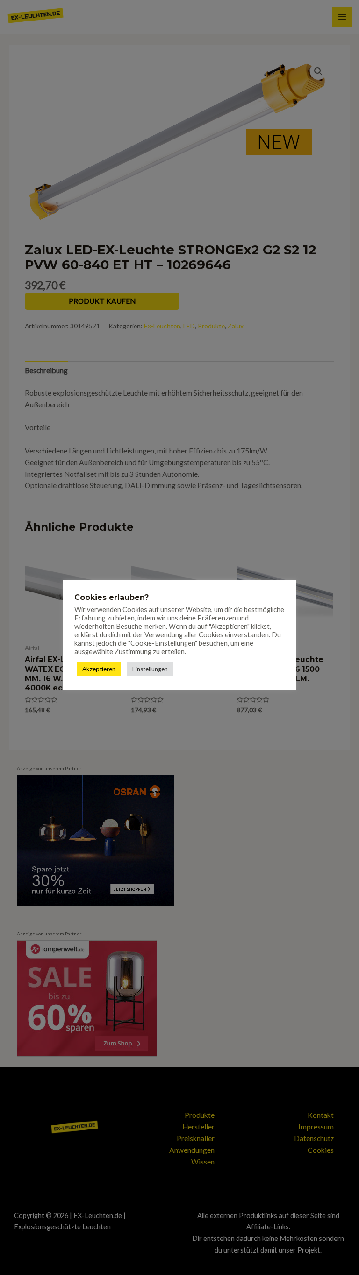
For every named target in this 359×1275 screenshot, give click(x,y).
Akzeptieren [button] (98, 669)
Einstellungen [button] (150, 669)
